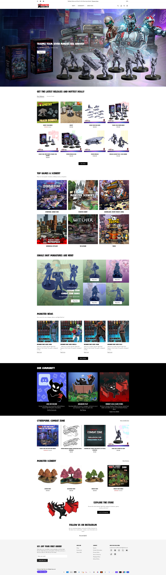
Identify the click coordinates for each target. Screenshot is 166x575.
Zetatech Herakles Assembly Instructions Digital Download (71, 449)
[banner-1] (94, 271)
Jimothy (71, 125)
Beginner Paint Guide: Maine (91, 344)
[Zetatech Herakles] (95, 141)
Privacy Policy (96, 552)
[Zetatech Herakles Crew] (71, 141)
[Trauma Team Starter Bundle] (118, 112)
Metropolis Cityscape (52, 246)
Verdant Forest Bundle (118, 488)
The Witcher (83, 246)
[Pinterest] (111, 550)
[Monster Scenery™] (83, 195)
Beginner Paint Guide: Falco (115, 344)
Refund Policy (96, 559)
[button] (127, 5)
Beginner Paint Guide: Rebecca (68, 344)
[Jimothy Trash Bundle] (48, 112)
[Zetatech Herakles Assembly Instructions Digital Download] (71, 435)
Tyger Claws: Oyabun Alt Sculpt (118, 448)
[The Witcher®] (83, 229)
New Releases (40, 96)
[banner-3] (94, 294)
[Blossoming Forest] (71, 476)
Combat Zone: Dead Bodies (94, 125)
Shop (73, 5)
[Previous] (2, 47)
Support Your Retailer (114, 411)
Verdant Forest (94, 488)
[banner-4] (117, 294)
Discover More (95, 1)
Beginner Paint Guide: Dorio (44, 344)
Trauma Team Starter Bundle (118, 125)
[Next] (160, 47)
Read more (39, 352)
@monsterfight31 (83, 535)
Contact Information (97, 550)
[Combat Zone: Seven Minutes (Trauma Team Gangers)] (48, 141)
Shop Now (75, 301)
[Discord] (40, 1)
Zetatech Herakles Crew (71, 154)
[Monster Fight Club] (43, 6)
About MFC (90, 5)
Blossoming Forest (71, 488)
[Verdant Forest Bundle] (118, 476)
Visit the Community (51, 410)
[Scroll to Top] (163, 567)
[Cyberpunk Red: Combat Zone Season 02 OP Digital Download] (95, 435)
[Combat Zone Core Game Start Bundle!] (47, 435)
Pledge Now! (42, 61)
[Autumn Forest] (47, 476)
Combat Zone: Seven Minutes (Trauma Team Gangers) (48, 154)
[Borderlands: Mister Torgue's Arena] (114, 195)
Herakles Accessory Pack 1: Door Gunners (118, 154)
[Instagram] (37, 1)
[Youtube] (126, 550)
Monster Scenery (83, 212)
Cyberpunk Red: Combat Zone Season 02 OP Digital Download (95, 449)
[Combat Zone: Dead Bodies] (95, 112)
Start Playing (83, 410)
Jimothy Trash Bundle (47, 125)
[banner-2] (117, 271)
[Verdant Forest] (95, 476)
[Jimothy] (71, 112)
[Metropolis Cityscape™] (52, 229)
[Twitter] (122, 550)
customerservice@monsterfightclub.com (119, 547)
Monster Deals (50, 96)
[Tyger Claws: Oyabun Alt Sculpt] (118, 435)
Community (81, 5)
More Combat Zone (124, 420)
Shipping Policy (96, 557)
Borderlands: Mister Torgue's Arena (114, 212)
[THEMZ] (114, 229)
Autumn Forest (47, 488)
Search (94, 548)
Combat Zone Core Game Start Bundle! (48, 448)
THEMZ (114, 246)
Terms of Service (97, 554)
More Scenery (126, 461)
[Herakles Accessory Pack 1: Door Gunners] (118, 141)
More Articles (83, 358)
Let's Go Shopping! (103, 512)
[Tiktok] (111, 554)
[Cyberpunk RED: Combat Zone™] (52, 195)
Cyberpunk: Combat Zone (52, 212)
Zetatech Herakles (95, 154)
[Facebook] (43, 1)
